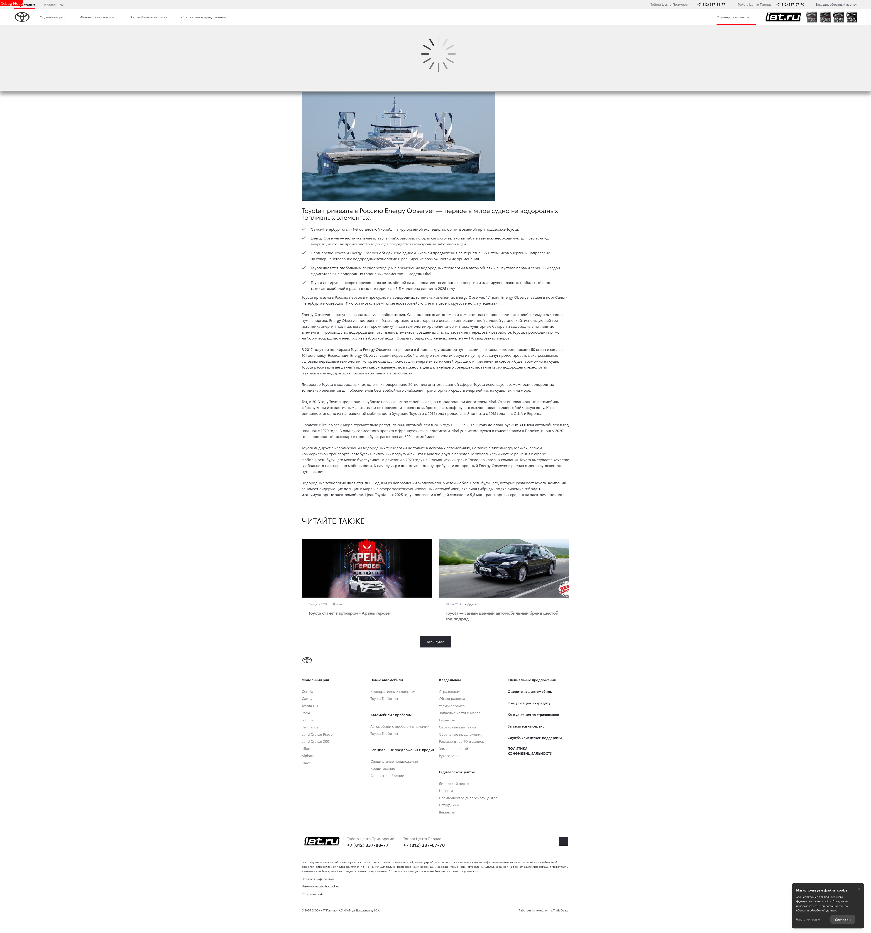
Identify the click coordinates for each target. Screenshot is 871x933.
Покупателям (24, 4)
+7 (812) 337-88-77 (711, 4)
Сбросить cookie (312, 894)
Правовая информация (318, 879)
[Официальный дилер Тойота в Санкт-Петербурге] (783, 17)
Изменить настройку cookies (320, 886)
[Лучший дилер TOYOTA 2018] (825, 17)
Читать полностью (808, 919)
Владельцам (54, 4)
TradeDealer (561, 910)
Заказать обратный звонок (836, 4)
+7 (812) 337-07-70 (790, 4)
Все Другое (435, 641)
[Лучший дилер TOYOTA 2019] (838, 17)
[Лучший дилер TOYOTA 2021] (851, 17)
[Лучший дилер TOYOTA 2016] (811, 17)
